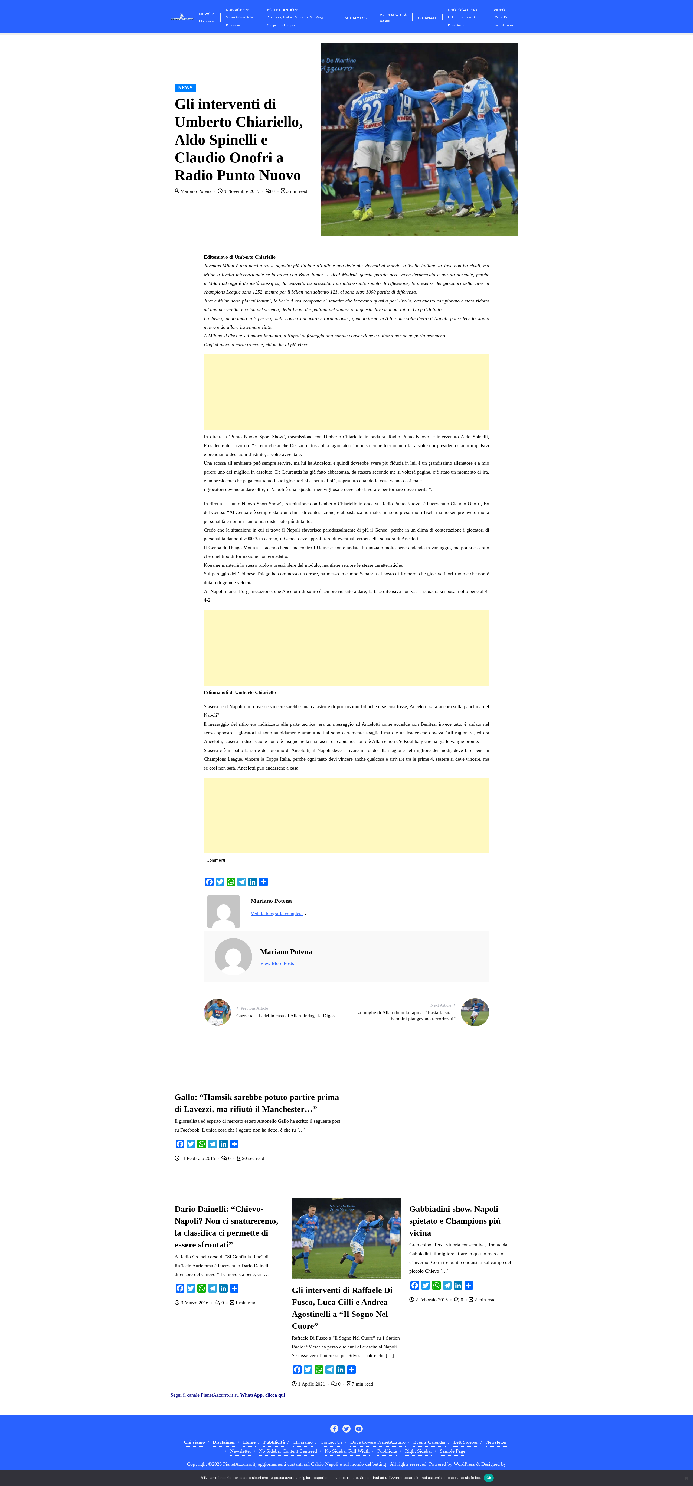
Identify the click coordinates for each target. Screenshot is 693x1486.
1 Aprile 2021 (311, 1384)
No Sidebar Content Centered (288, 1451)
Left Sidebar (465, 1442)
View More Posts (277, 963)
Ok (488, 1477)
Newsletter (496, 1442)
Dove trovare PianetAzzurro (378, 1442)
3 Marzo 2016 (194, 1302)
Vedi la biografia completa (277, 913)
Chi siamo (303, 1442)
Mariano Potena (196, 191)
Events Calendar (429, 1442)
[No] (686, 1478)
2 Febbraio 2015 (431, 1299)
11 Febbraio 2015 (198, 1158)
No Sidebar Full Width (347, 1451)
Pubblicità (387, 1451)
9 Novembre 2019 (242, 191)
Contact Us (331, 1442)
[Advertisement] (346, 392)
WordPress (464, 1464)
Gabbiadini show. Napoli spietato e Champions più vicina (455, 1220)
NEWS (185, 87)
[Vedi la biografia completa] (306, 913)
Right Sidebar (418, 1451)
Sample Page (452, 1451)
